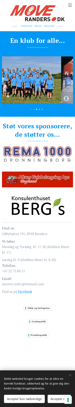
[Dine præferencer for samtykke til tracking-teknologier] (68, 400)
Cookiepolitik (39, 321)
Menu (70, 5)
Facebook (25, 291)
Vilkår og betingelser (38, 308)
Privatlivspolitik (39, 335)
